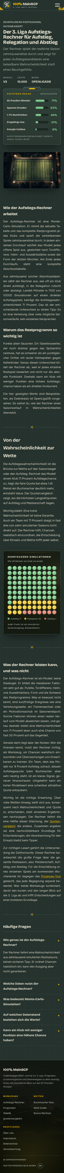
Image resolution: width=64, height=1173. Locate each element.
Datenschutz (10, 1143)
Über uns (8, 1132)
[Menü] (57, 5)
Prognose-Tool (51, 876)
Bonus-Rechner (42, 1113)
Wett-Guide (40, 1107)
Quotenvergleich (41, 493)
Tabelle (7, 1113)
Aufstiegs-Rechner (14, 1102)
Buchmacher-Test (44, 1102)
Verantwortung (11, 1149)
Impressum (9, 1138)
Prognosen (9, 1107)
